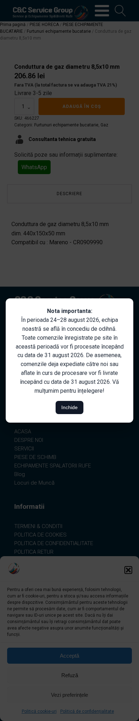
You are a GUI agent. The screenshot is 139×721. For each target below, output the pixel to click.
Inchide (69, 407)
